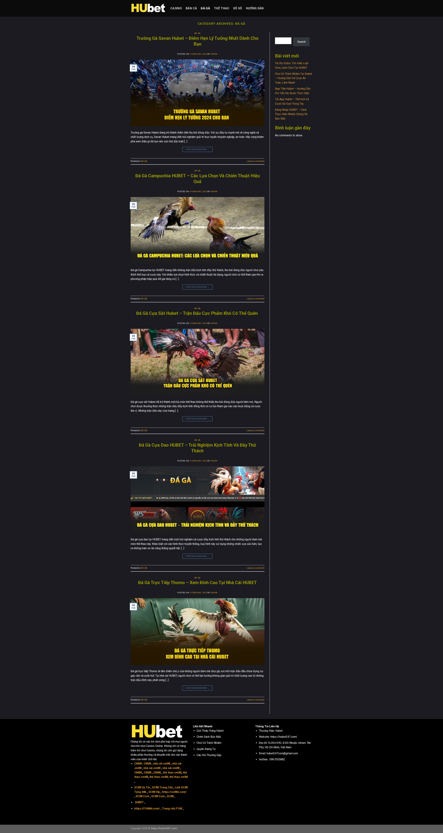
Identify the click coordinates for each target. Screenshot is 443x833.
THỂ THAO (221, 8)
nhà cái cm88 (161, 763)
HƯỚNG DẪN (255, 8)
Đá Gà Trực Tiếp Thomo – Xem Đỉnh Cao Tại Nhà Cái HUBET (197, 582)
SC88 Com (142, 796)
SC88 (170, 796)
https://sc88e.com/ (174, 792)
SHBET (139, 802)
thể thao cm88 (172, 772)
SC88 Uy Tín (142, 787)
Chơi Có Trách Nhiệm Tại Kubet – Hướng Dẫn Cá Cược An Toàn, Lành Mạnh (293, 78)
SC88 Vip (154, 792)
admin (214, 54)
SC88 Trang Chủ (162, 787)
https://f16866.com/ (147, 808)
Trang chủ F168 (172, 808)
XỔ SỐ (237, 8)
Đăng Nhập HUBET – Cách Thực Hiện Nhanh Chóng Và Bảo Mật (291, 114)
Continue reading (197, 149)
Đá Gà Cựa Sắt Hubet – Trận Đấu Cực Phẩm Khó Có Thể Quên (197, 313)
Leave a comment (255, 161)
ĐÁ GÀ (205, 8)
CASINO (176, 8)
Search (279, 34)
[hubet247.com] (148, 8)
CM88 (138, 763)
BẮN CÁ (191, 8)
